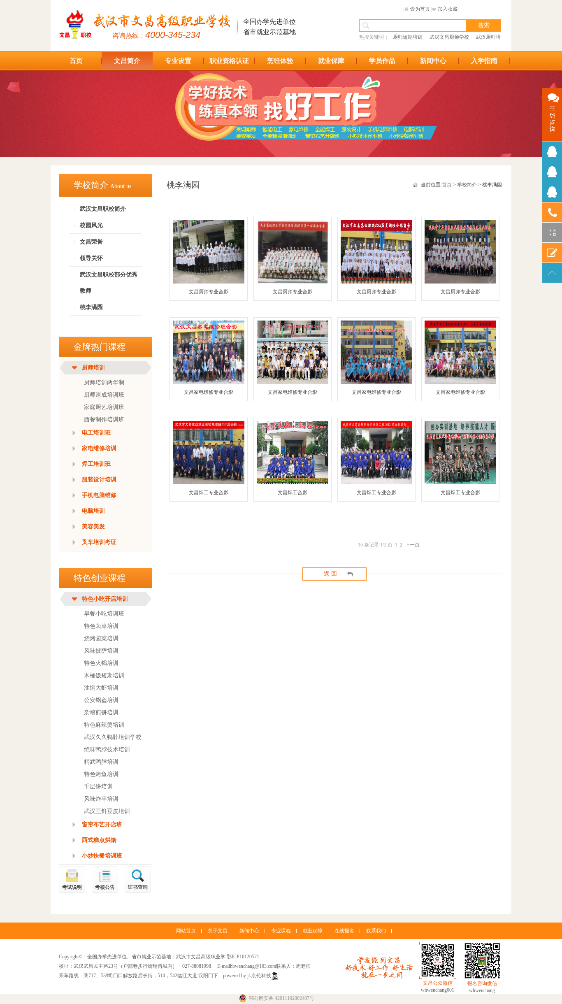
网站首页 (186, 931)
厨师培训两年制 (104, 382)
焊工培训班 (96, 464)
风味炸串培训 (101, 799)
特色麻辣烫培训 (104, 725)
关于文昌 (218, 931)
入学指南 (484, 60)
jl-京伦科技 (259, 975)
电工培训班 (96, 433)
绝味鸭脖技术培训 (107, 749)
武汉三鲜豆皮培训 (107, 811)
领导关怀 (91, 258)
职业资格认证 (229, 60)
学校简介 (467, 185)
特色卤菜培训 (101, 626)
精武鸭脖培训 (101, 762)
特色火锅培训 (101, 663)
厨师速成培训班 (104, 395)
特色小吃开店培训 (105, 599)
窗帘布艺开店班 (102, 824)
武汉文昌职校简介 (103, 209)
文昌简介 (127, 60)
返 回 (330, 574)
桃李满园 (91, 307)
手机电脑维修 (99, 495)
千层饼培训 (98, 786)
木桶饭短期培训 (104, 675)
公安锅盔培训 (101, 700)
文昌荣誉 (91, 242)
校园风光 (91, 225)
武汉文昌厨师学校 (449, 37)
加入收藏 (447, 9)
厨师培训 (93, 368)
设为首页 (420, 9)
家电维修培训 (99, 448)
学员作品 (382, 60)
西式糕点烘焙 (99, 840)
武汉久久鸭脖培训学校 (113, 737)
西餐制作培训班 (104, 419)
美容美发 (93, 526)
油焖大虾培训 (101, 688)
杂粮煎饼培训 (101, 712)
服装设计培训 (99, 479)
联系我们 (376, 931)
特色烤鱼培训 (101, 774)
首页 (76, 60)
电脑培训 (93, 511)
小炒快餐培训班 (102, 856)
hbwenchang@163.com (253, 966)
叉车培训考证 (99, 542)
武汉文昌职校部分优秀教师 (108, 283)
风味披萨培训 (101, 651)
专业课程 (281, 931)
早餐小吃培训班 (104, 614)
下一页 (412, 545)
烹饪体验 (280, 60)
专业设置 (178, 60)
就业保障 (331, 60)
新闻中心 (433, 60)
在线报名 (344, 931)
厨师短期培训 (408, 37)
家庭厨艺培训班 (104, 407)
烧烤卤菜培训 (101, 638)
